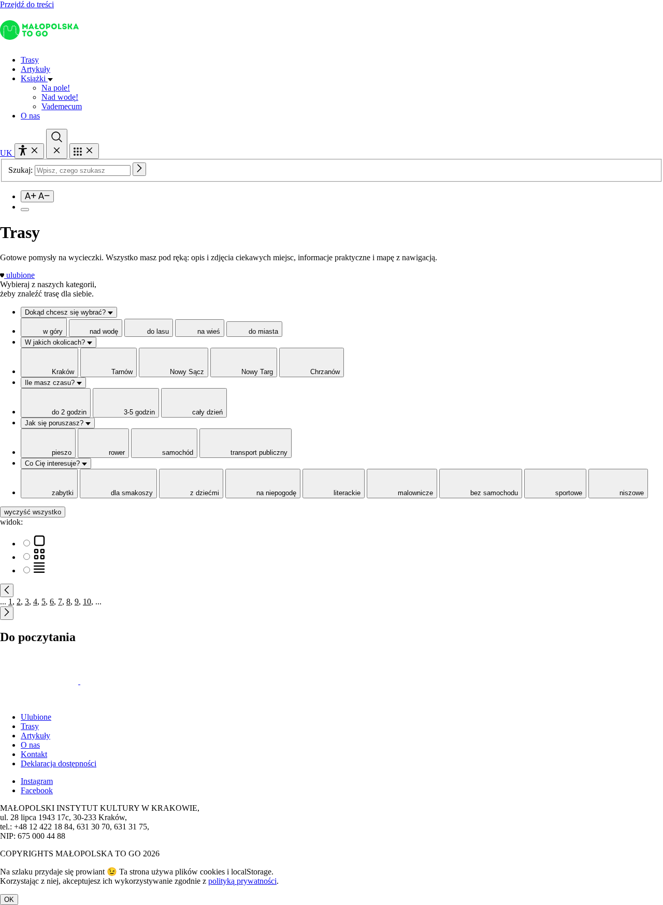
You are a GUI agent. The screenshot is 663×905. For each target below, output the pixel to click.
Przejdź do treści (27, 4)
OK (9, 899)
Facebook (37, 790)
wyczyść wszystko (32, 512)
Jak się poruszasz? (55, 423)
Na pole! (55, 87)
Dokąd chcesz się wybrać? (66, 312)
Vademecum (61, 106)
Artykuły (35, 69)
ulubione (20, 275)
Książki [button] (34, 78)
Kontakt (34, 754)
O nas (30, 115)
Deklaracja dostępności (58, 763)
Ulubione (36, 717)
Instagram (37, 781)
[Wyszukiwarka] (56, 144)
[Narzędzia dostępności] (29, 151)
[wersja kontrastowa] (25, 209)
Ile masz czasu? (51, 383)
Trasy (30, 59)
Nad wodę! (59, 97)
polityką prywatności (242, 881)
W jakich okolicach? (56, 342)
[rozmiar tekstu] (37, 196)
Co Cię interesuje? (53, 463)
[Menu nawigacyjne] (84, 151)
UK (7, 153)
